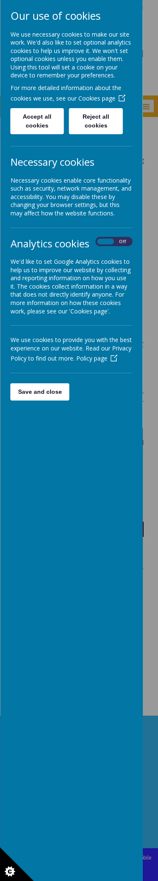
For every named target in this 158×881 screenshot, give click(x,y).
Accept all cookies (37, 121)
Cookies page (96, 98)
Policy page (91, 358)
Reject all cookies (96, 121)
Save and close (40, 391)
